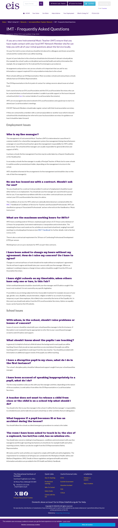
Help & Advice (56, 13)
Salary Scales (49, 491)
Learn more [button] (66, 521)
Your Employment (69, 13)
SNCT (8, 205)
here (20, 96)
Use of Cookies (28, 498)
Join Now (90, 3)
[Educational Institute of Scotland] (12, 5)
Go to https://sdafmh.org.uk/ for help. (70, 502)
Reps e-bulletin (88, 483)
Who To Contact (50, 487)
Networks (24, 22)
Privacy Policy (18, 498)
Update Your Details (76, 3)
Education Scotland (66, 485)
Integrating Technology (62, 513)
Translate (104, 8)
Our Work (45, 13)
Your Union (36, 13)
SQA (61, 489)
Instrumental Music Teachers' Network (40, 22)
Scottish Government (66, 481)
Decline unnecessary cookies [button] (30, 524)
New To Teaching (50, 478)
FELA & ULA (96, 13)
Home (4, 22)
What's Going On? (83, 13)
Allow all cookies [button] (87, 524)
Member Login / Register (59, 3)
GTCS (62, 478)
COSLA (62, 493)
